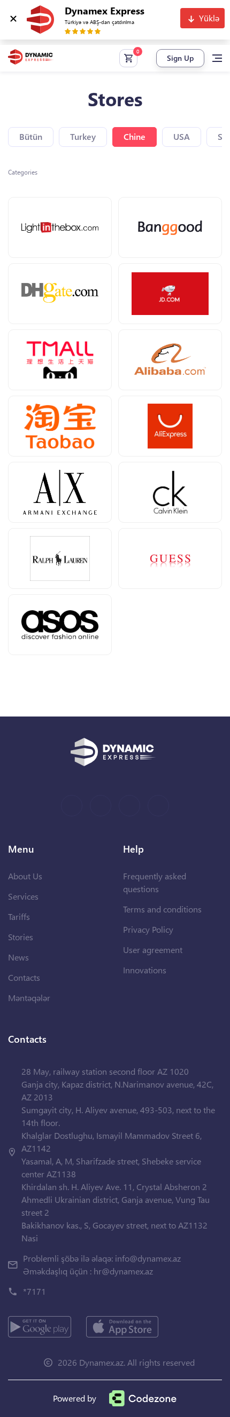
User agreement (152, 949)
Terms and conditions (162, 909)
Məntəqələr (29, 997)
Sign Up (180, 58)
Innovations (144, 969)
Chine (134, 136)
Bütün (30, 136)
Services (23, 896)
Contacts (24, 977)
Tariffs (19, 916)
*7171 (34, 1291)
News (18, 957)
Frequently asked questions (154, 882)
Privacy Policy (148, 929)
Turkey (83, 136)
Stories (20, 936)
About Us (25, 875)
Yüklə (209, 17)
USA (181, 136)
